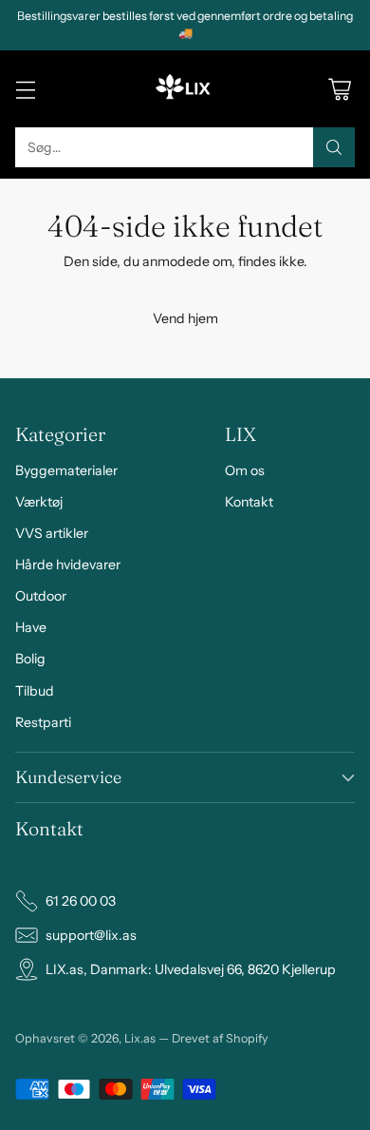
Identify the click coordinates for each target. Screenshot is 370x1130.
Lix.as (140, 1038)
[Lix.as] (185, 89)
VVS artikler (51, 533)
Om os (245, 470)
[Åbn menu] (25, 88)
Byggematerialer (66, 470)
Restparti (43, 722)
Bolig (30, 658)
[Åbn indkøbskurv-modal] (339, 88)
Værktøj (39, 501)
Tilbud (34, 690)
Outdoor (40, 595)
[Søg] (334, 147)
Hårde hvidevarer (67, 564)
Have (30, 627)
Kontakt (249, 501)
